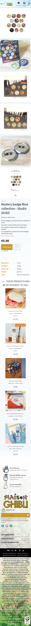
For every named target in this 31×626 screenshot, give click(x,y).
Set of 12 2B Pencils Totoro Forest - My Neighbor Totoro (15, 348)
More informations (7, 236)
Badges (3, 201)
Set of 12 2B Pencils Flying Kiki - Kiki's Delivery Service (15, 449)
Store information (10, 542)
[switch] (27, 624)
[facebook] (2, 526)
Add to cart (7, 247)
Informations (7, 534)
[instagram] (6, 526)
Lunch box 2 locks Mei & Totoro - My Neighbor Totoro (15, 313)
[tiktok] (11, 526)
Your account (7, 538)
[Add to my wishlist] (17, 247)
